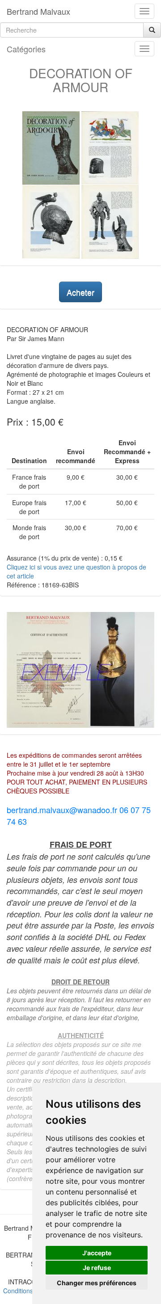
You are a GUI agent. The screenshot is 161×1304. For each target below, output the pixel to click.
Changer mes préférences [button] (96, 1283)
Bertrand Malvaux (38, 11)
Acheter (80, 292)
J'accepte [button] (96, 1253)
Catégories (26, 49)
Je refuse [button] (97, 1267)
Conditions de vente (31, 1290)
